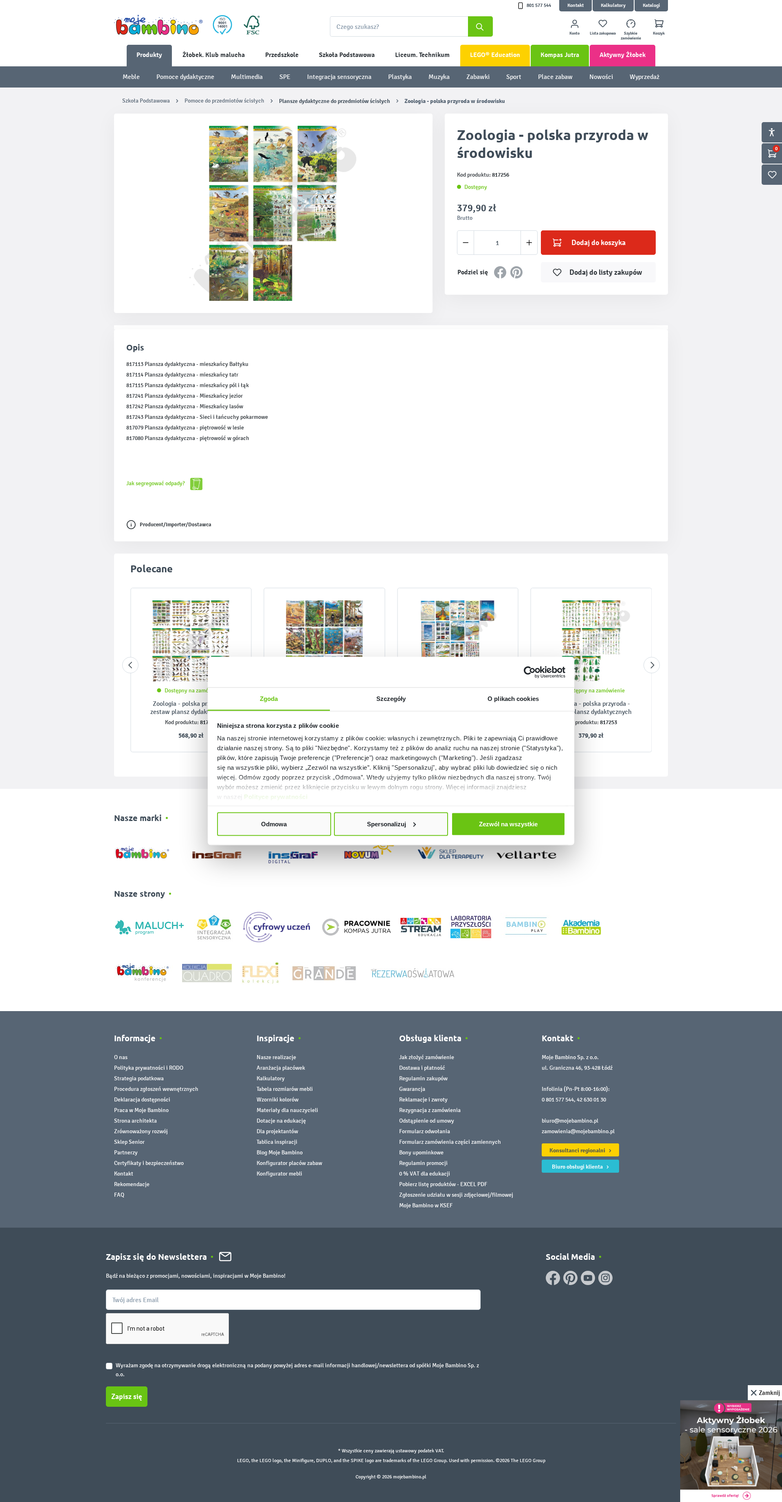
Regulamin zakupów (423, 1078)
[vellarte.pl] (526, 850)
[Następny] (652, 665)
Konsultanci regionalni (577, 1150)
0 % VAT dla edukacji (424, 1173)
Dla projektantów (277, 1131)
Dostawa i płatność (422, 1067)
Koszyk (659, 33)
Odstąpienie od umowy (426, 1120)
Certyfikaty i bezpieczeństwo (149, 1163)
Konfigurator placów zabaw (289, 1163)
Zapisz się (126, 1396)
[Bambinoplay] (526, 926)
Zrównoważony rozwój (141, 1131)
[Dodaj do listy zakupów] (229, 606)
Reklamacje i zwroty (423, 1099)
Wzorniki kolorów (278, 1099)
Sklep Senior (129, 1142)
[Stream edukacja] (420, 926)
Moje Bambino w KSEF (426, 1205)
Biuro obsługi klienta (578, 1166)
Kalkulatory (613, 5)
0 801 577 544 (558, 1099)
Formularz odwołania (424, 1131)
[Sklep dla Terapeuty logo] (450, 850)
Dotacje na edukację (281, 1120)
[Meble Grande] (325, 972)
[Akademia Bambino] (581, 926)
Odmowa (274, 823)
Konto (574, 33)
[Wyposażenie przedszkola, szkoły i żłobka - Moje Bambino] (158, 25)
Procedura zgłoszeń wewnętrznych (156, 1089)
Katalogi (651, 5)
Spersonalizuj (386, 823)
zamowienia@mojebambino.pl (578, 1131)
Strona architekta (135, 1120)
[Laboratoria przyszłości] (470, 926)
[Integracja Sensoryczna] (214, 926)
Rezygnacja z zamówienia (430, 1110)
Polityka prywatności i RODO (148, 1067)
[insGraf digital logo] (299, 850)
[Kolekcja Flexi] (260, 972)
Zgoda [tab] (269, 698)
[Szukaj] (480, 26)
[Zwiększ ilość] (529, 242)
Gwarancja (412, 1089)
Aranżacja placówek (281, 1067)
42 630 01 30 (591, 1099)
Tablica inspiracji (277, 1142)
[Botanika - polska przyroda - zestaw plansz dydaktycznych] (591, 641)
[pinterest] (570, 1278)
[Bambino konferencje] (143, 972)
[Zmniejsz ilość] (465, 242)
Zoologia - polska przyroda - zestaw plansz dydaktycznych (191, 708)
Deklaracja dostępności (142, 1099)
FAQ (119, 1194)
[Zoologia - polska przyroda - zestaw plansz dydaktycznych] (191, 641)
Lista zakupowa (603, 33)
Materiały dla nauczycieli (287, 1110)
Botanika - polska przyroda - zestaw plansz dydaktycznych (591, 708)
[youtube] (588, 1278)
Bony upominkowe (421, 1152)
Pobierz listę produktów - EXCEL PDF (443, 1184)
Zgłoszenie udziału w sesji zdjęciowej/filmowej (456, 1194)
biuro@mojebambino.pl (570, 1120)
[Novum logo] (374, 850)
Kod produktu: (182, 722)
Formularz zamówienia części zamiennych (450, 1142)
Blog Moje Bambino (280, 1152)
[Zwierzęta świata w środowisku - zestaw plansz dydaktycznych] (325, 641)
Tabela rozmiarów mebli (285, 1089)
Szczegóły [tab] (391, 698)
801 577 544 (539, 5)
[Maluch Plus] (149, 926)
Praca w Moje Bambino (141, 1110)
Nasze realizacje (276, 1057)
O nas (120, 1057)
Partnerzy (126, 1152)
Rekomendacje (131, 1184)
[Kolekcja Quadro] (207, 972)
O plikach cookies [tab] (513, 698)
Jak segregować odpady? (156, 483)
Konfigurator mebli (279, 1173)
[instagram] (605, 1278)
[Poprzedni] (130, 665)
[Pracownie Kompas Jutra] (356, 926)
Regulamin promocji (423, 1163)
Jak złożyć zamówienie (426, 1057)
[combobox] (411, 26)
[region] (273, 213)
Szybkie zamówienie (631, 36)
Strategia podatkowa (139, 1078)
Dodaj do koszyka (598, 242)
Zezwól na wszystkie (508, 823)
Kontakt (575, 5)
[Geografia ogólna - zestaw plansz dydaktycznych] (458, 641)
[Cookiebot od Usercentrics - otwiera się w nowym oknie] (529, 672)
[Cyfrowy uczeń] (277, 926)
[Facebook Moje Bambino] (553, 1278)
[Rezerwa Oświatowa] (413, 972)
